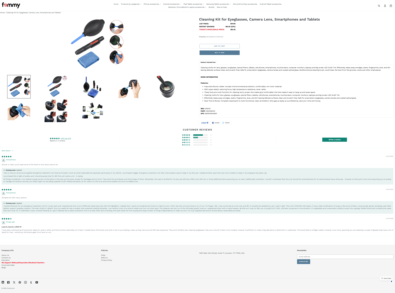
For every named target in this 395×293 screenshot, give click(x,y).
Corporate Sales (8, 265)
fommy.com (11, 288)
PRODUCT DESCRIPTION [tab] (208, 62)
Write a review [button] (335, 140)
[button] (186, 135)
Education (6, 260)
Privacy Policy (106, 260)
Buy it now (219, 52)
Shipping (202, 37)
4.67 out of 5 (66, 138)
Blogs (4, 268)
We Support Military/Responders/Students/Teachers (23, 263)
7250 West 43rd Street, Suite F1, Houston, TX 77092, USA (222, 253)
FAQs (103, 255)
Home (2, 13)
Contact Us (6, 258)
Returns (104, 258)
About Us (5, 255)
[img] (7, 157)
